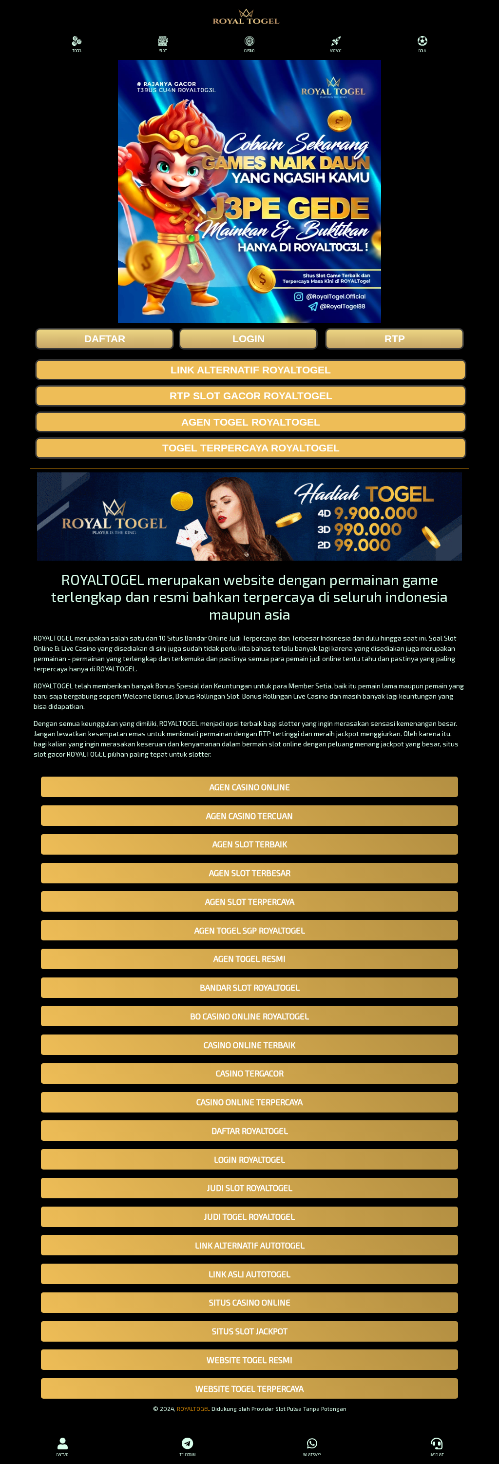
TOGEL (77, 51)
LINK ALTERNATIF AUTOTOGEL (250, 1245)
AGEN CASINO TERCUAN (249, 815)
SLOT (163, 51)
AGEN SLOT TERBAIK (249, 844)
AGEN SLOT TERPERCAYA (249, 901)
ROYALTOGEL (193, 1408)
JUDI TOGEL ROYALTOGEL (249, 1216)
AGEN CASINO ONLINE (250, 787)
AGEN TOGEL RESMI (249, 958)
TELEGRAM (187, 1455)
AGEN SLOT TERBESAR (249, 873)
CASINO (249, 51)
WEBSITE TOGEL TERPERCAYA (249, 1388)
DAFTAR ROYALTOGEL (249, 1130)
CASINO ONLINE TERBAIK (249, 1045)
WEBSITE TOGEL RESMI (249, 1360)
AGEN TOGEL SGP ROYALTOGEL (249, 930)
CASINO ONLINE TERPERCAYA (249, 1102)
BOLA (422, 51)
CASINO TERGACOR (250, 1073)
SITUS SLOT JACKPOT (250, 1331)
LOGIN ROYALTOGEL (249, 1159)
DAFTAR (62, 1455)
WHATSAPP (312, 1455)
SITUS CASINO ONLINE (249, 1302)
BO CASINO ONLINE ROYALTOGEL (249, 1016)
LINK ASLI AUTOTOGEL (249, 1274)
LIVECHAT (437, 1455)
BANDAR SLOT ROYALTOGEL (250, 987)
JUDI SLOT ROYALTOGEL (249, 1187)
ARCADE (336, 51)
